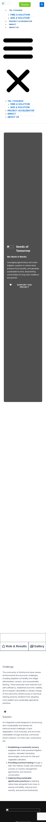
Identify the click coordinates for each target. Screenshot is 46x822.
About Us (14, 27)
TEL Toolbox (15, 10)
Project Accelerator (20, 21)
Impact (12, 24)
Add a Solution (20, 18)
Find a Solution (20, 15)
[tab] (23, 637)
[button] (18, 65)
